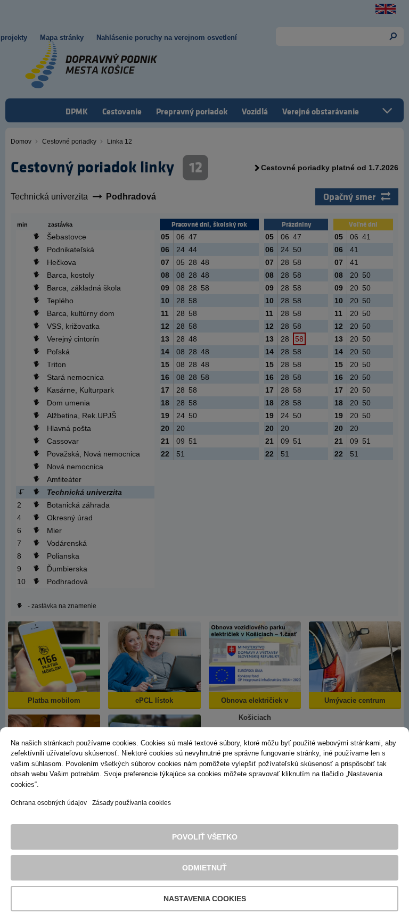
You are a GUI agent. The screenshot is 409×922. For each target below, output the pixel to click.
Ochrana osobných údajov (49, 803)
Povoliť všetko (205, 837)
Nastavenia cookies (204, 898)
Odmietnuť (204, 867)
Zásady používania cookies (131, 803)
